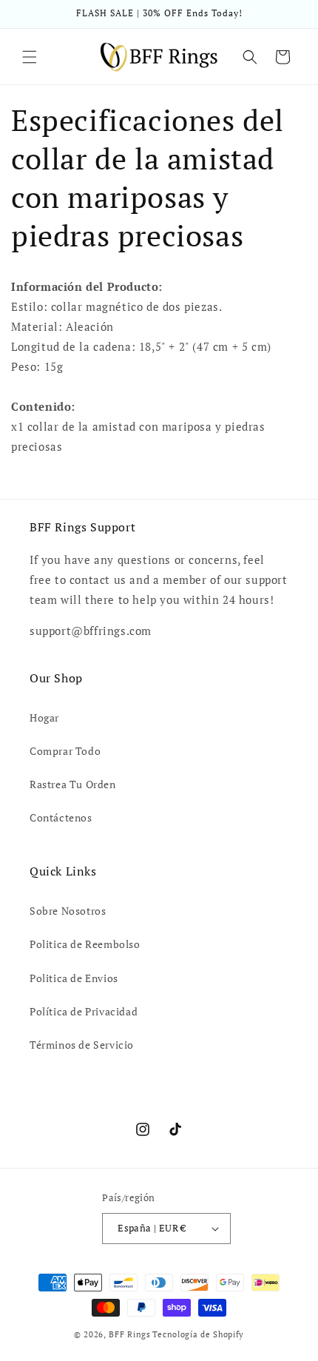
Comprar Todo (65, 751)
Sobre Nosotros (68, 911)
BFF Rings (129, 1334)
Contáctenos (61, 817)
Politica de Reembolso (85, 944)
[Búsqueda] (250, 57)
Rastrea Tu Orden (73, 784)
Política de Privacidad (84, 1011)
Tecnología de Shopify (198, 1334)
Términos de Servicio (82, 1045)
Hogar (44, 717)
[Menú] (29, 57)
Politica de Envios (74, 978)
